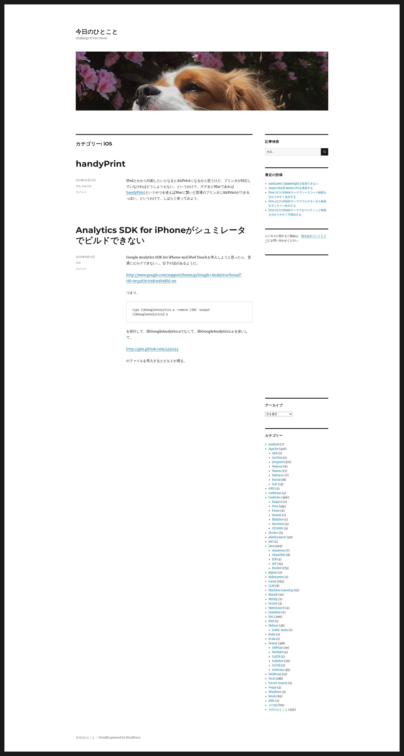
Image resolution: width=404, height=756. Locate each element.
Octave (272, 603)
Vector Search (277, 683)
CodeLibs (274, 497)
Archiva (277, 457)
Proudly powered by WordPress (119, 737)
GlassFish (278, 555)
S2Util (276, 665)
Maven (276, 471)
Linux (272, 581)
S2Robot (277, 661)
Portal (276, 480)
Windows (274, 692)
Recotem (278, 524)
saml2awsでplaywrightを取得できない (293, 183)
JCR (274, 559)
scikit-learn (280, 630)
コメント (81, 192)
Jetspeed (277, 462)
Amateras (278, 550)
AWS (271, 488)
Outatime (274, 612)
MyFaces (278, 475)
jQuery (272, 572)
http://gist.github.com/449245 (152, 349)
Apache (273, 449)
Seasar (272, 643)
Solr (275, 484)
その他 (272, 705)
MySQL (273, 599)
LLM (271, 586)
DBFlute (277, 648)
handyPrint (100, 163)
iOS (78, 186)
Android (273, 444)
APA (275, 453)
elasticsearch (277, 537)
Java (271, 546)
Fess (275, 506)
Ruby (271, 634)
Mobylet (277, 652)
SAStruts (278, 670)
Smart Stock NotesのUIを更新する (290, 188)
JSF (274, 564)
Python (273, 625)
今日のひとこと (97, 31)
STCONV (277, 528)
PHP (271, 621)
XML (271, 701)
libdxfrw (277, 519)
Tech (271, 678)
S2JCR (276, 656)
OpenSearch (276, 608)
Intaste (277, 515)
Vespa (272, 687)
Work (272, 696)
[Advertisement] (297, 323)
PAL (271, 617)
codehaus (274, 493)
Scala (271, 639)
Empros (277, 502)
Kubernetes (276, 577)
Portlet (276, 568)
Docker (273, 533)
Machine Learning (280, 590)
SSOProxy (275, 674)
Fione (276, 510)
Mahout (277, 466)
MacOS (87, 186)
